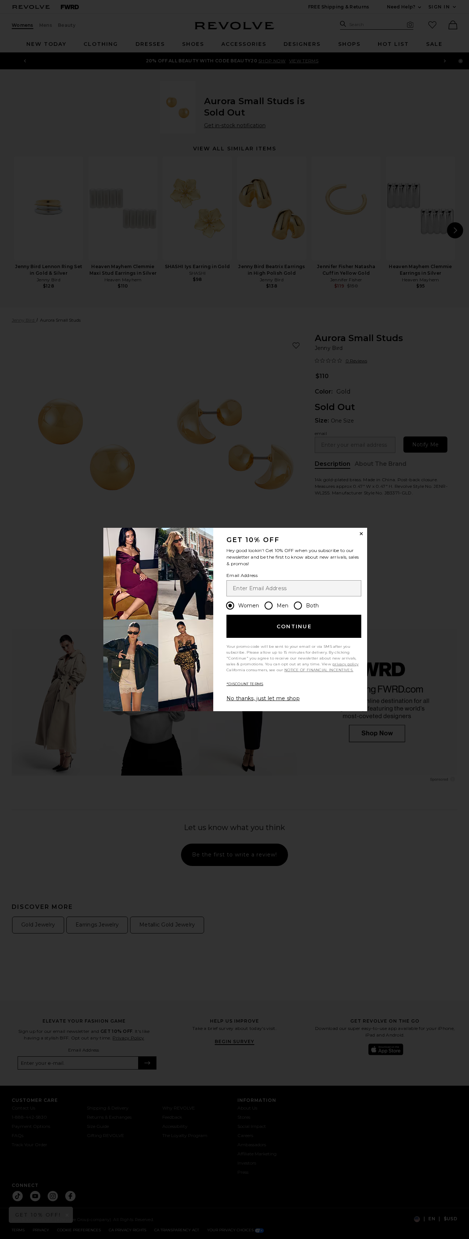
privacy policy (345, 664)
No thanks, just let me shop (263, 698)
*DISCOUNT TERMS (244, 683)
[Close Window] (361, 534)
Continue (294, 626)
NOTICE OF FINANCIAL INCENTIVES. (318, 670)
